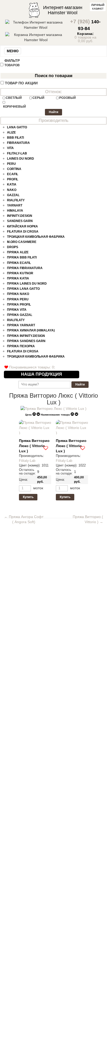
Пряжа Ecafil (19, 263)
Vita (10, 148)
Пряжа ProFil (19, 304)
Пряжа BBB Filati (22, 257)
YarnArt (14, 205)
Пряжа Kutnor (20, 273)
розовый (67, 98)
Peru (11, 164)
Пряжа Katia (18, 278)
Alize (11, 132)
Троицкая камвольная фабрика (36, 237)
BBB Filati (15, 137)
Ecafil (12, 174)
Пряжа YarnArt (21, 325)
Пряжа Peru (18, 299)
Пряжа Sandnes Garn (26, 341)
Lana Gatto (17, 127)
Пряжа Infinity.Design (26, 336)
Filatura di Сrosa (22, 231)
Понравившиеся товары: (31, 367)
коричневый (14, 106)
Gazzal (13, 195)
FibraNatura (18, 143)
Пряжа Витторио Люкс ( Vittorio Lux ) (34, 446)
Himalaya (15, 210)
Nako (11, 190)
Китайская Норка (22, 226)
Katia (11, 184)
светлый (14, 98)
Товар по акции (21, 83)
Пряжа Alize (18, 252)
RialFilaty (16, 200)
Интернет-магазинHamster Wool (62, 10)
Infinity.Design (19, 216)
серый (38, 98)
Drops (12, 247)
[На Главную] (34, 10)
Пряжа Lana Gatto (23, 289)
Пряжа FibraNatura (25, 268)
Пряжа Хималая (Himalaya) (31, 330)
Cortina (14, 169)
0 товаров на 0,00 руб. (85, 37)
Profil (12, 179)
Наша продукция (41, 374)
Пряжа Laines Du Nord (27, 283)
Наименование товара (55, 414)
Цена (28, 414)
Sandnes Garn (20, 221)
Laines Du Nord (20, 158)
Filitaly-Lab (17, 153)
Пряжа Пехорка (21, 346)
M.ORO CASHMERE (21, 242)
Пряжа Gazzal (19, 315)
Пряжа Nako (18, 294)
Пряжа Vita (16, 310)
